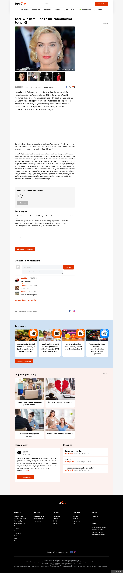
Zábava (16, 528)
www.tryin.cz (56, 560)
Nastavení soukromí (98, 535)
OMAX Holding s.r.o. (25, 566)
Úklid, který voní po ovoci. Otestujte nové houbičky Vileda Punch (73, 346)
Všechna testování (24, 361)
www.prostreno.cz (65, 560)
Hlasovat (23, 203)
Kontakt (55, 523)
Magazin (95, 516)
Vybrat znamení (25, 477)
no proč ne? (25, 289)
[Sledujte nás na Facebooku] (70, 311)
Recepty (75, 518)
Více (27, 471)
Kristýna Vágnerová (33, 87)
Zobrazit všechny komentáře (25, 300)
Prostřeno (86, 10)
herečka (47, 237)
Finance (16, 531)
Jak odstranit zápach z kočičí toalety (79, 468)
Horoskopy (36, 10)
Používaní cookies (97, 532)
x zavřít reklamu (117, 571)
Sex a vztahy (18, 521)
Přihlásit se (102, 4)
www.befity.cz (75, 560)
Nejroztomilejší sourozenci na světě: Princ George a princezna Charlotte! (41, 221)
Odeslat (68, 267)
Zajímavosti (17, 533)
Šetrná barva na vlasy (73, 451)
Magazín (25, 10)
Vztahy (16, 538)
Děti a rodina (18, 526)
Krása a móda (18, 516)
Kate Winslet (27, 237)
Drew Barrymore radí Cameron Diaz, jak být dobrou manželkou (38, 226)
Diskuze (47, 10)
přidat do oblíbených (25, 249)
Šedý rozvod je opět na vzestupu (60, 402)
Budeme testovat (38, 516)
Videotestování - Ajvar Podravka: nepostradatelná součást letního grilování (97, 349)
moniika (24, 278)
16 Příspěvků (69, 462)
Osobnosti (48, 87)
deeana (23, 291)
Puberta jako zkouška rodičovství (60, 433)
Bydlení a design (19, 523)
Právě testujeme (38, 518)
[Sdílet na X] (70, 87)
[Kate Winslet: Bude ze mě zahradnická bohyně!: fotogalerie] (45, 48)
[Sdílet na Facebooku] (66, 87)
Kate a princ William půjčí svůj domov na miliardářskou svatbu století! (40, 223)
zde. (80, 563)
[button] (78, 4)
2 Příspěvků (69, 470)
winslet (38, 237)
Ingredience (77, 521)
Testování (70, 10)
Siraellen (24, 286)
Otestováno (37, 521)
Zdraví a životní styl (20, 518)
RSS (15, 541)
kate (17, 237)
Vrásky (68, 459)
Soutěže (57, 10)
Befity (99, 10)
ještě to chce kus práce (29, 295)
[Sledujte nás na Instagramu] (73, 311)
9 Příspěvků (69, 453)
